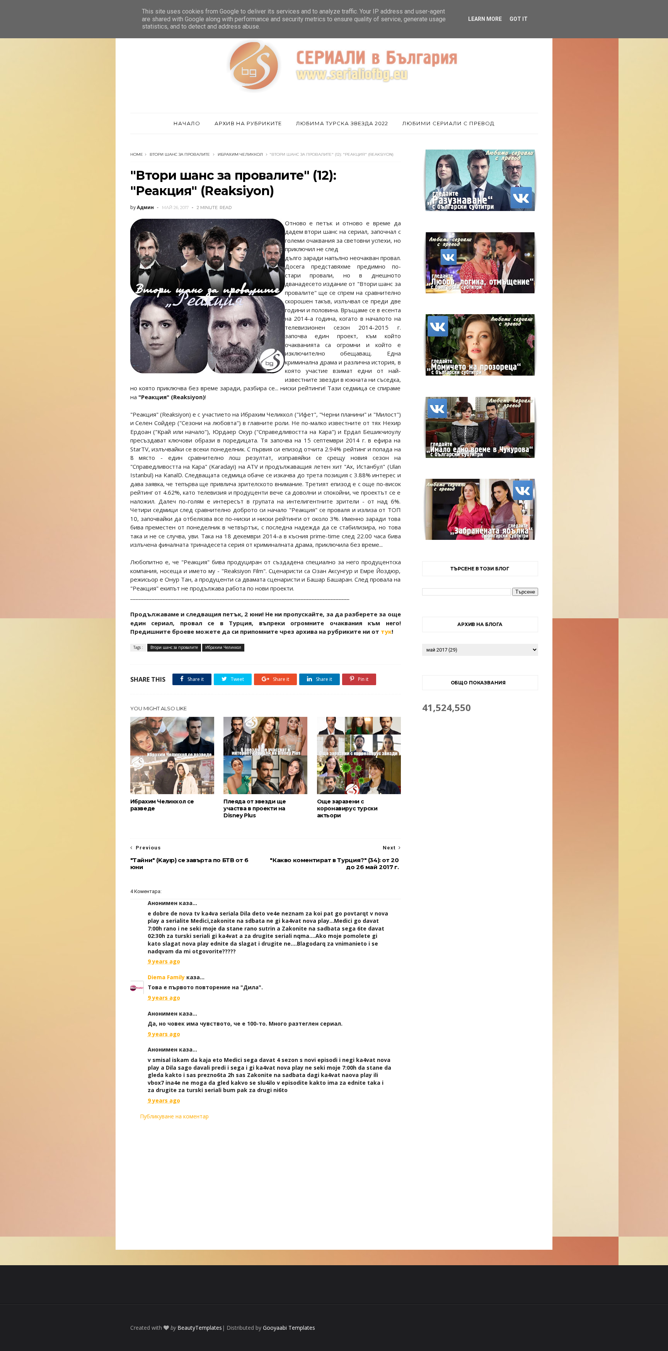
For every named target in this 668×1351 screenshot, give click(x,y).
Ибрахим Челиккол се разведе (162, 805)
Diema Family (166, 977)
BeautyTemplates (199, 1327)
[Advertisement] (265, 1185)
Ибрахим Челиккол (240, 154)
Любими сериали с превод (448, 123)
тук (386, 631)
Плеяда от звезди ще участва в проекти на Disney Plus (254, 808)
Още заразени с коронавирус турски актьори (347, 808)
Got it (519, 19)
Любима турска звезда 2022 (342, 123)
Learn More (485, 19)
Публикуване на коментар (174, 1116)
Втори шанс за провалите (180, 154)
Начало (187, 123)
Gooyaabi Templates (289, 1327)
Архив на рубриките (248, 123)
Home (136, 154)
